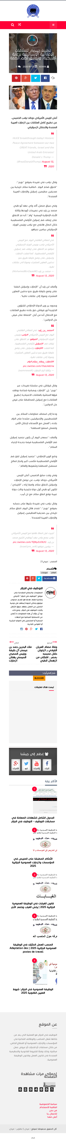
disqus (27, 678)
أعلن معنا (52, 1116)
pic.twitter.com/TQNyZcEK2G (29, 542)
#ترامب (24, 334)
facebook (16, 678)
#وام (29, 361)
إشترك (37, 768)
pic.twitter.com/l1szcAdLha (38, 366)
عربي (26, 1128)
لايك (47, 768)
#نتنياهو (33, 339)
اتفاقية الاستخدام (48, 1107)
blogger (39, 678)
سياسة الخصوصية (48, 1104)
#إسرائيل (39, 343)
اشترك (16, 768)
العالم (53, 572)
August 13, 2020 (45, 275)
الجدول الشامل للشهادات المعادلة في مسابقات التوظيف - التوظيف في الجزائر (33, 819)
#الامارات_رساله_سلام (43, 361)
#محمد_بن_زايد (46, 330)
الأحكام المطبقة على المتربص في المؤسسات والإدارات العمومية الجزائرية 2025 (33, 862)
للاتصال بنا (52, 1113)
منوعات (44, 572)
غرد (26, 768)
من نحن (53, 1110)
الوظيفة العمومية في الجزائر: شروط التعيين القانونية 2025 (33, 991)
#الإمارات (38, 348)
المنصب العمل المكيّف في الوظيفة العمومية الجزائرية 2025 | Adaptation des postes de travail (33, 948)
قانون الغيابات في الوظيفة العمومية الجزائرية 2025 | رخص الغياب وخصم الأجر (33, 905)
